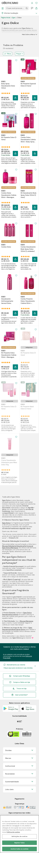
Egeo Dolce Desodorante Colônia (17, 614)
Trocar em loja (21, 689)
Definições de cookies (19, 836)
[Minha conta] (32, 3)
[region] (19, 834)
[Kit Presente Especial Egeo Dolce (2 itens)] (29, 67)
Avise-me (29, 364)
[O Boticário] (10, 3)
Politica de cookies (13, 832)
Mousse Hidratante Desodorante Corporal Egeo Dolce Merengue (17, 547)
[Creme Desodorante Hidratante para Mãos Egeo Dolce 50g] (9, 443)
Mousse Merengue (26, 621)
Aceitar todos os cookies (19, 849)
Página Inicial (6, 18)
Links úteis (9, 789)
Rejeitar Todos (19, 843)
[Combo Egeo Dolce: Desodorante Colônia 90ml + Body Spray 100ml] (29, 120)
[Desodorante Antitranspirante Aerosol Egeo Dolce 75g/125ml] (9, 282)
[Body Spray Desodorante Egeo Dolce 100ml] (9, 67)
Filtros (9, 54)
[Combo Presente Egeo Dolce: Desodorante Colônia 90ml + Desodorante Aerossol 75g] (29, 282)
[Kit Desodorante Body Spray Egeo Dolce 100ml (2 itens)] (29, 176)
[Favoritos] (36, 3)
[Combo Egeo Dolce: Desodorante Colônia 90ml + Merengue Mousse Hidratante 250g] (9, 176)
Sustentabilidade (12, 781)
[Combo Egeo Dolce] (9, 230)
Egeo (14, 18)
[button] (16, 60)
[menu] (2, 8)
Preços (18, 54)
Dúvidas (8, 750)
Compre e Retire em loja (21, 682)
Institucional (10, 766)
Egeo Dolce (6, 523)
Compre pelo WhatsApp (21, 676)
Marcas (8, 758)
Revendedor (10, 774)
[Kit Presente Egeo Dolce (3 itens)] (9, 120)
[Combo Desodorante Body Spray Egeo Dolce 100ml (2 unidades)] (29, 230)
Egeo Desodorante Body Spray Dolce (17, 628)
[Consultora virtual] (32, 8)
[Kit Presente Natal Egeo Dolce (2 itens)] (29, 389)
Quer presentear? (21, 695)
